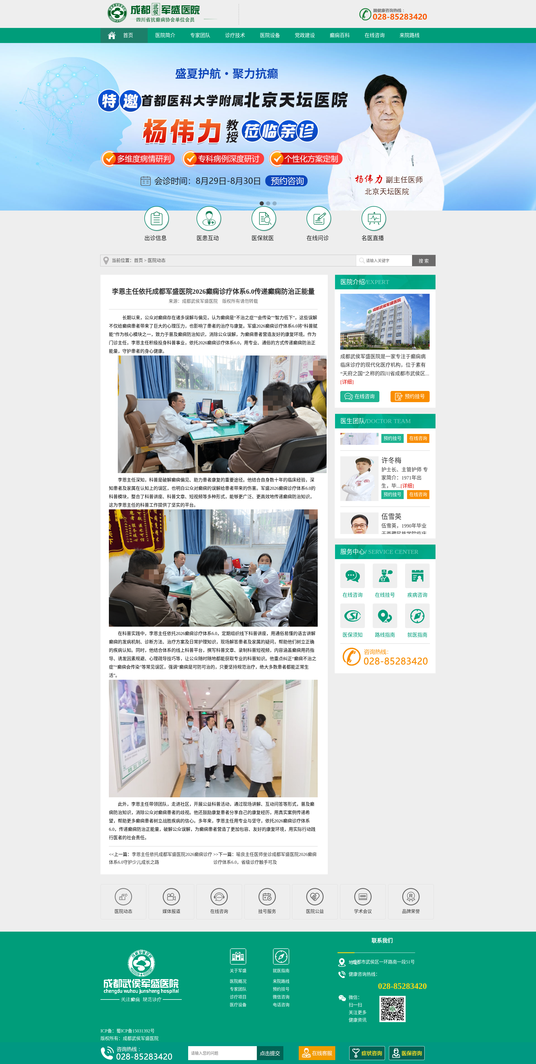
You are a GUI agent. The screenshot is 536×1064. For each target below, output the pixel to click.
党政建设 (305, 35)
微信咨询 (281, 997)
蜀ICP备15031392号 (135, 1031)
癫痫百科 (340, 35)
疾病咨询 (417, 595)
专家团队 (200, 35)
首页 (128, 35)
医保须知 (353, 635)
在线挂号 (385, 595)
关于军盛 (238, 970)
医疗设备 (238, 1005)
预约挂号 (415, 396)
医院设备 (270, 35)
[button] (262, 203)
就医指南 (417, 635)
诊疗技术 (235, 35)
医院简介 (165, 35)
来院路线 (409, 35)
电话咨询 (281, 1005)
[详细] (347, 382)
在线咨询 (375, 35)
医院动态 (157, 260)
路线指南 (385, 635)
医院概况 (238, 981)
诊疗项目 (238, 997)
